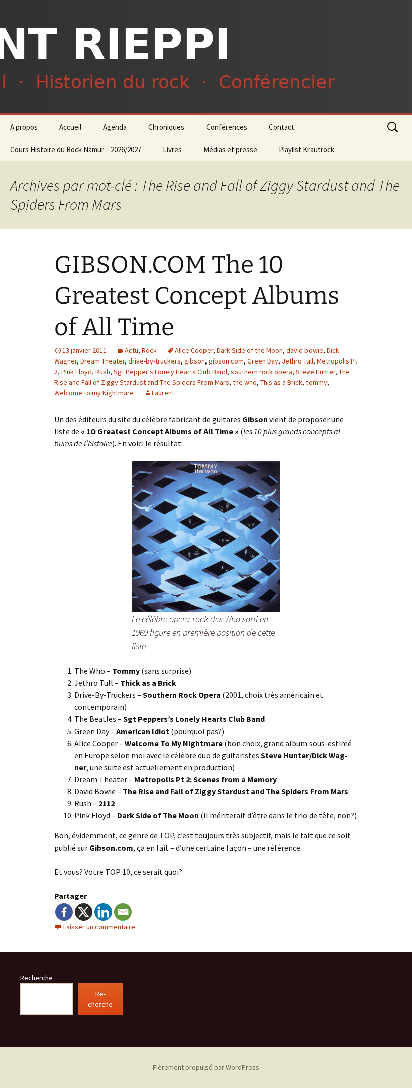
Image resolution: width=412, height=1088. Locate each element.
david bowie (304, 350)
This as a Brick (281, 382)
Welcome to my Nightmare (94, 392)
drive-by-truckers (154, 361)
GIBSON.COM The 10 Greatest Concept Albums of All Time (196, 296)
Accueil (70, 127)
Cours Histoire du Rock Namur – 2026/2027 (75, 149)
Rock (149, 350)
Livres (172, 149)
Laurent (163, 392)
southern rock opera (261, 371)
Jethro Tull (297, 361)
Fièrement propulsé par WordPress (206, 1067)
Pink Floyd (76, 371)
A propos (24, 127)
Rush (102, 371)
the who (245, 382)
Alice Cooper (194, 350)
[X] (83, 912)
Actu (131, 350)
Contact (281, 127)
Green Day (262, 361)
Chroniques (166, 127)
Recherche (36, 977)
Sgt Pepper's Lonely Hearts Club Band (170, 371)
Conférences (226, 127)
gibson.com (226, 361)
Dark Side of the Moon (250, 350)
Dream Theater (102, 361)
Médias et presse (230, 149)
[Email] (123, 912)
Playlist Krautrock (306, 149)
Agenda (115, 127)
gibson (194, 361)
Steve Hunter (315, 371)
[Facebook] (64, 912)
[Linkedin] (103, 912)
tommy (316, 382)
